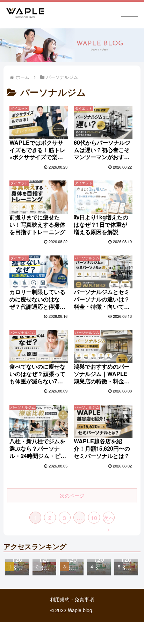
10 (94, 518)
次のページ (72, 495)
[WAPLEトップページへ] (25, 13)
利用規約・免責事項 (72, 599)
